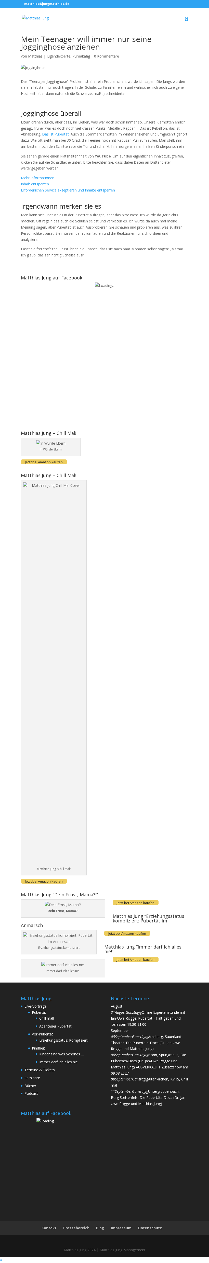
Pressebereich (76, 1227)
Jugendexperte (58, 56)
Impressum (121, 1227)
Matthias (35, 56)
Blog (100, 1227)
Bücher (30, 1085)
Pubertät (39, 1012)
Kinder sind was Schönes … (61, 1054)
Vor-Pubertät (42, 1034)
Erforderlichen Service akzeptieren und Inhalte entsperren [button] (68, 190)
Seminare (32, 1077)
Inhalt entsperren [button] (35, 184)
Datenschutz (150, 1227)
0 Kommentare (106, 56)
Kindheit (38, 1048)
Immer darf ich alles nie (58, 1061)
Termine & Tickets (39, 1069)
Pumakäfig (81, 56)
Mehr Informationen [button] (37, 177)
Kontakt (49, 1227)
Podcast (31, 1093)
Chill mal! (46, 1018)
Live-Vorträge (35, 1006)
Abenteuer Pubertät (55, 1026)
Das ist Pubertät (55, 134)
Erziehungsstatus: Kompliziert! (63, 1040)
